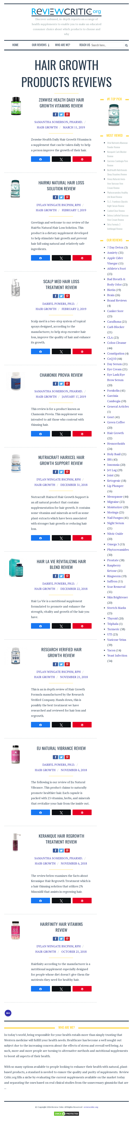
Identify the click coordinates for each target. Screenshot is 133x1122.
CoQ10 (111, 359)
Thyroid (112, 618)
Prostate (113, 560)
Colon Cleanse (116, 343)
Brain (110, 295)
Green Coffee (116, 422)
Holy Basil (114, 454)
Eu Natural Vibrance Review (61, 748)
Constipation (115, 353)
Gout (110, 417)
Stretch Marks (116, 608)
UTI (109, 634)
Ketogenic (113, 481)
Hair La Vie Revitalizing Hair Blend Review (61, 564)
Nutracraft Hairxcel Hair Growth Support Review (61, 460)
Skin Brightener (117, 597)
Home (15, 45)
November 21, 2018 (74, 677)
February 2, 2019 (74, 309)
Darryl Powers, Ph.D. (58, 304)
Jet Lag (112, 470)
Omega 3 (113, 544)
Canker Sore (115, 311)
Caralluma (114, 322)
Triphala (112, 624)
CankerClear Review (116, 210)
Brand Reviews (117, 300)
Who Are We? (62, 45)
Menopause (115, 497)
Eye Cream (114, 369)
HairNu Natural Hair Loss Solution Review (61, 185)
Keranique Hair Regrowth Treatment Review (61, 839)
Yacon (111, 650)
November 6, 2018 (74, 770)
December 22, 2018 (73, 589)
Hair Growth (47, 127)
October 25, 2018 (74, 952)
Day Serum (114, 364)
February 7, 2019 (74, 210)
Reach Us (84, 45)
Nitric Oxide (115, 534)
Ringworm (114, 576)
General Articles (118, 406)
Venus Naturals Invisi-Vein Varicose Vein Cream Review (116, 183)
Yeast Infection (117, 655)
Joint (110, 475)
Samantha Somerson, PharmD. (58, 122)
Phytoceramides (118, 550)
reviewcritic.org (91, 1107)
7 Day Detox (115, 247)
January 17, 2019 (74, 397)
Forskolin (113, 390)
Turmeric (113, 629)
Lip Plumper (115, 486)
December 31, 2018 (73, 485)
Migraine (113, 502)
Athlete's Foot (116, 268)
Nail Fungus (115, 518)
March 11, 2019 (74, 127)
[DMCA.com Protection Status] (66, 1113)
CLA (110, 337)
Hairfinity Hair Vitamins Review (61, 927)
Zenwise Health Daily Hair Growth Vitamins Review (61, 103)
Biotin (111, 290)
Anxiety (112, 253)
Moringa (112, 512)
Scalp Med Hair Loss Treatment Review (61, 284)
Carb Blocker (115, 327)
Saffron (112, 581)
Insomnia (113, 465)
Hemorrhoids (116, 444)
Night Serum (115, 523)
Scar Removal (116, 587)
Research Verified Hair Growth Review (61, 652)
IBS (109, 459)
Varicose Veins (116, 640)
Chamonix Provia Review (61, 375)
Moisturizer (114, 507)
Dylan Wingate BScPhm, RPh (59, 205)
